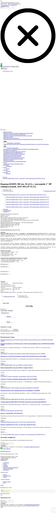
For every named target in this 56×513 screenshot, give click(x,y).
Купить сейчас (4, 310)
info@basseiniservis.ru (15, 3)
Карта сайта (6, 470)
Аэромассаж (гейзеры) (20, 151)
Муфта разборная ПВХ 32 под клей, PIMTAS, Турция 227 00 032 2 (17, 367)
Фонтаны (11, 160)
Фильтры (11, 136)
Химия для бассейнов (20, 154)
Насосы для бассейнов (20, 134)
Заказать (16, 329)
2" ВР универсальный (30, 434)
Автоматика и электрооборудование (30, 149)
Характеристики (7, 210)
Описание (5, 209)
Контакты (5, 172)
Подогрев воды (15, 138)
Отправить (3, 445)
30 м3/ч (17, 434)
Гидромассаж (14, 150)
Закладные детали (17, 155)
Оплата (5, 167)
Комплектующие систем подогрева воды (33, 139)
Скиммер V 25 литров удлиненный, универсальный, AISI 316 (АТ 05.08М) (19, 379)
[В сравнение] (2, 291)
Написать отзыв (9, 333)
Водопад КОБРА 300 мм (9, 434)
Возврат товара (6, 481)
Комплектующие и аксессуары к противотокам (38, 144)
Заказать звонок (15, 66)
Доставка (5, 170)
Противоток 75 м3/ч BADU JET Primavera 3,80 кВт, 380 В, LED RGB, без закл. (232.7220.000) (23, 356)
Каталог (10, 132)
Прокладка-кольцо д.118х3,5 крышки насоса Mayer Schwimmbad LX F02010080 (20, 390)
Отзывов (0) (6, 211)
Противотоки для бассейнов (13, 143)
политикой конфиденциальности (32, 446)
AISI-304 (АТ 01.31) (40, 434)
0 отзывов (3, 333)
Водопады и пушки (18, 159)
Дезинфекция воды (18, 152)
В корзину (10, 310)
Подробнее (42, 505)
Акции (4, 477)
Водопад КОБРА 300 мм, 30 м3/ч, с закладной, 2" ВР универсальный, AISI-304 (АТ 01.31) (24, 178)
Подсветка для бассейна (12, 148)
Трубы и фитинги (17, 156)
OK (1, 507)
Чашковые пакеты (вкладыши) (26, 133)
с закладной (22, 434)
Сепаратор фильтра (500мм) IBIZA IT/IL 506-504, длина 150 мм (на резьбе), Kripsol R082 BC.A (24, 401)
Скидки (5, 162)
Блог (4, 483)
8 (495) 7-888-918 (6, 448)
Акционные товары (18, 163)
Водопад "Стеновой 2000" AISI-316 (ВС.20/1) (12, 413)
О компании (6, 165)
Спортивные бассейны (20, 161)
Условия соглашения (8, 468)
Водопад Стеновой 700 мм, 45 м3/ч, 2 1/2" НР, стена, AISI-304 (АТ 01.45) (18, 424)
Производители (7, 475)
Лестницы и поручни (20, 157)
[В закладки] (1, 291)
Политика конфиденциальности (10, 467)
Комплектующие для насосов (25, 135)
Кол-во (2, 309)
